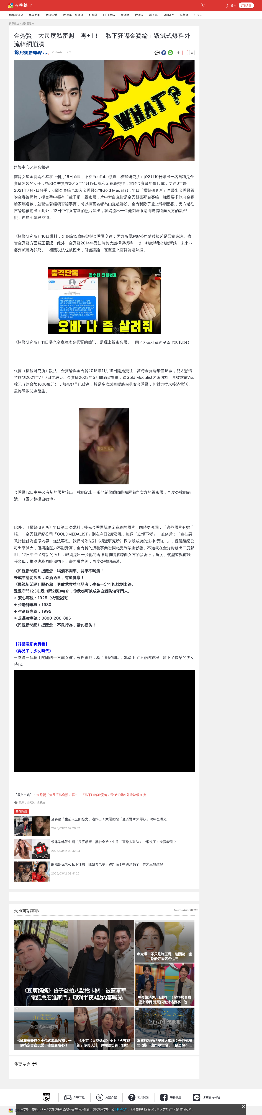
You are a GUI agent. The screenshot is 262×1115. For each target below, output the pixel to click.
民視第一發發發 (73, 15)
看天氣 (153, 15)
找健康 (139, 15)
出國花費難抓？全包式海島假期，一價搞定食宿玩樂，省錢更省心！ (44, 1043)
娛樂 (21, 802)
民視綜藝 (52, 15)
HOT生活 (109, 15)
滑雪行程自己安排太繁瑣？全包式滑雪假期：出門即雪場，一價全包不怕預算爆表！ (164, 1043)
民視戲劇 (34, 15)
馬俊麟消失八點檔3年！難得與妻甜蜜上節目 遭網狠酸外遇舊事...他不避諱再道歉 (164, 999)
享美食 (184, 15)
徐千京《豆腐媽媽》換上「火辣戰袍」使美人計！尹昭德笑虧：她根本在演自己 (104, 1043)
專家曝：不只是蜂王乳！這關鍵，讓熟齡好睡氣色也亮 (164, 956)
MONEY (168, 15)
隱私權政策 (120, 1109)
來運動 (125, 15)
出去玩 (198, 15)
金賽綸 (41, 802)
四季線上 (14, 23)
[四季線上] (20, 5)
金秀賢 (31, 802)
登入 (233, 5)
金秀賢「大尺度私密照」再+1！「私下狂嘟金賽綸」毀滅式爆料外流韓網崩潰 (91, 795)
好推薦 (93, 15)
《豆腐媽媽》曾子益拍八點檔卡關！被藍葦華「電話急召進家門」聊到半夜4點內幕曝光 (74, 994)
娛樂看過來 (16, 15)
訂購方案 (246, 5)
